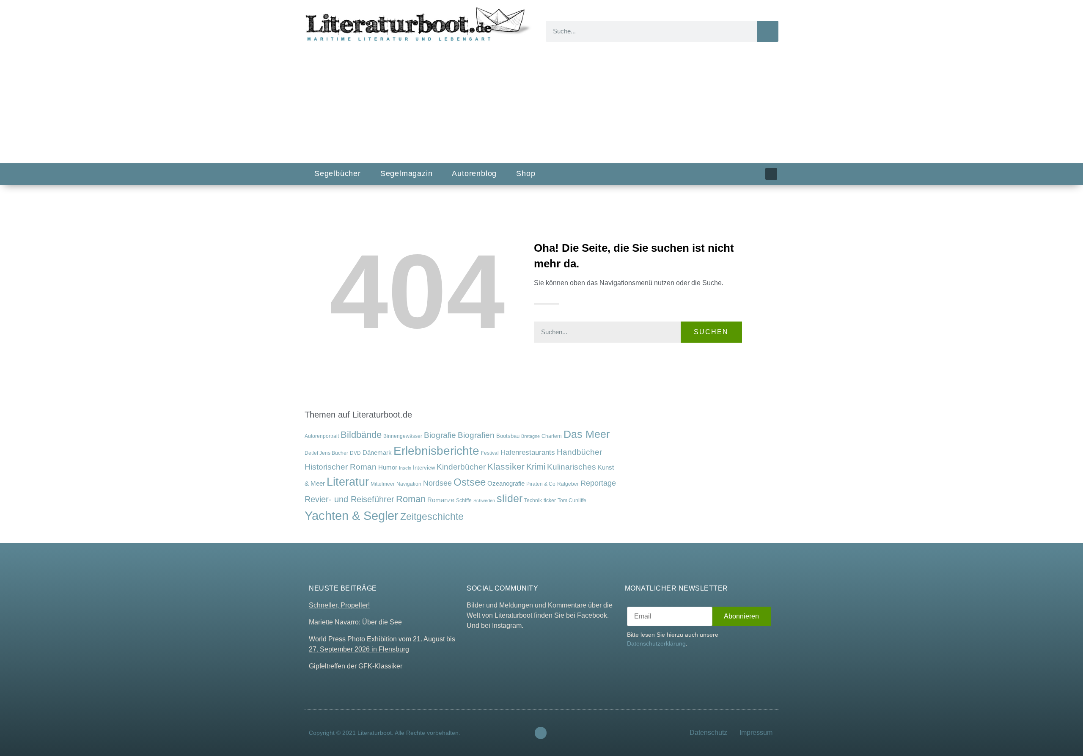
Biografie (440, 435)
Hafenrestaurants (527, 452)
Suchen (711, 331)
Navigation (408, 484)
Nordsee (437, 483)
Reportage (598, 482)
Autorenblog (474, 173)
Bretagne (530, 436)
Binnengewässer (402, 436)
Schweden (484, 500)
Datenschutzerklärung (656, 643)
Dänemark (377, 452)
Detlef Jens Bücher (326, 453)
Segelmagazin (406, 173)
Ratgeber (568, 484)
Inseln (405, 467)
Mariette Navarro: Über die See (355, 622)
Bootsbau (508, 436)
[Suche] (767, 31)
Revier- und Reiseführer (349, 499)
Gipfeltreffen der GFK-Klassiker (355, 666)
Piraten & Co (540, 484)
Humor (387, 467)
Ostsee (470, 482)
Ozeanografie (506, 483)
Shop (525, 173)
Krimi (535, 466)
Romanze (440, 499)
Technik (533, 500)
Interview (424, 468)
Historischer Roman (341, 466)
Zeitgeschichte (432, 516)
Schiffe (464, 500)
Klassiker (506, 466)
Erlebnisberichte (436, 450)
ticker (550, 500)
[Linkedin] (771, 174)
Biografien (476, 435)
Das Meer (586, 434)
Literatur (348, 481)
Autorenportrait (322, 436)
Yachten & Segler (352, 515)
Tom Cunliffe (572, 500)
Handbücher (579, 452)
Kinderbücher (461, 466)
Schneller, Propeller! (339, 605)
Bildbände (361, 435)
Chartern (552, 436)
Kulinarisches (571, 466)
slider (509, 498)
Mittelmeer (383, 484)
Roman (411, 499)
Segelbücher (337, 173)
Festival (490, 453)
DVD (355, 453)
